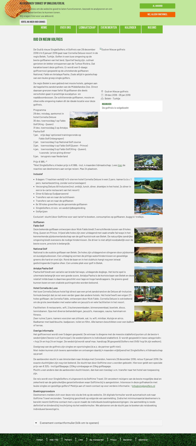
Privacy (113, 440)
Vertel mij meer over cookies (33, 22)
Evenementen (109, 28)
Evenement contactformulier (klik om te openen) (69, 422)
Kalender (130, 28)
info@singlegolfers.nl (143, 385)
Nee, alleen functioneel (157, 14)
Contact (39, 440)
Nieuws (152, 28)
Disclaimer (127, 440)
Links (80, 440)
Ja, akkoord (157, 5)
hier (120, 165)
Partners (68, 440)
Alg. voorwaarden (96, 440)
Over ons (65, 28)
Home (44, 28)
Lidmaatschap (87, 28)
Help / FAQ (54, 440)
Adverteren (143, 440)
